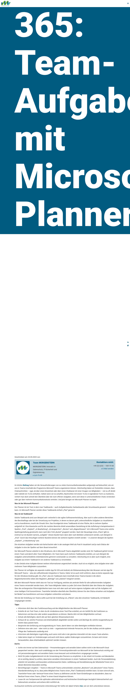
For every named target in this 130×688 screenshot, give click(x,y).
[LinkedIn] (128, 342)
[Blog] (128, 345)
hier (81, 686)
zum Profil (38, 475)
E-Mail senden (108, 469)
